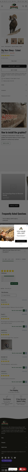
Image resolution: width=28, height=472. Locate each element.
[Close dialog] (27, 225)
